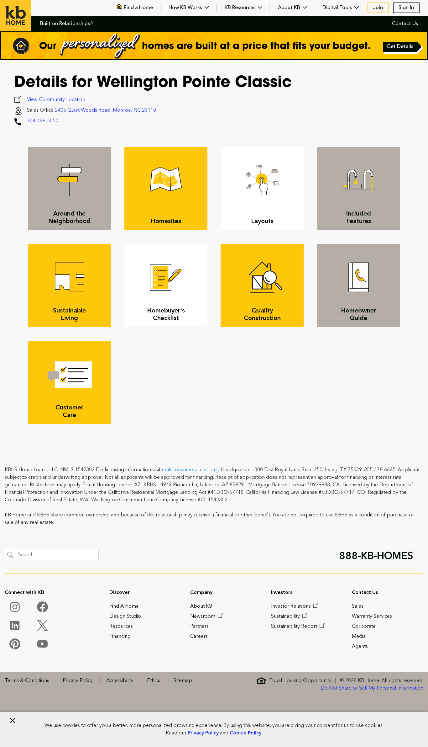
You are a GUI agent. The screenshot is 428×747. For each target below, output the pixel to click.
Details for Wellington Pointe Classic (153, 83)
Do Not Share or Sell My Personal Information (372, 688)
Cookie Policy (245, 733)
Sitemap (183, 680)
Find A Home (124, 606)
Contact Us (405, 23)
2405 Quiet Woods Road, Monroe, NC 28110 (105, 110)
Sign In (406, 7)
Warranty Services (372, 616)
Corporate (364, 626)
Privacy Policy (203, 733)
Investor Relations (291, 606)
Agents (360, 646)
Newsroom (203, 616)
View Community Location (56, 99)
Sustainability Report (294, 626)
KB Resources (241, 7)
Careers (199, 636)
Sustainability (286, 616)
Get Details (400, 47)
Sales (357, 606)
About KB (289, 7)
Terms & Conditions (27, 680)
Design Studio (125, 616)
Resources (121, 626)
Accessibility (119, 680)
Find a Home (138, 7)
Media (359, 636)
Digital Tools (337, 7)
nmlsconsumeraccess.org (190, 469)
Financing (120, 636)
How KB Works (186, 7)
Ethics (153, 680)
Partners (199, 626)
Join (378, 7)
